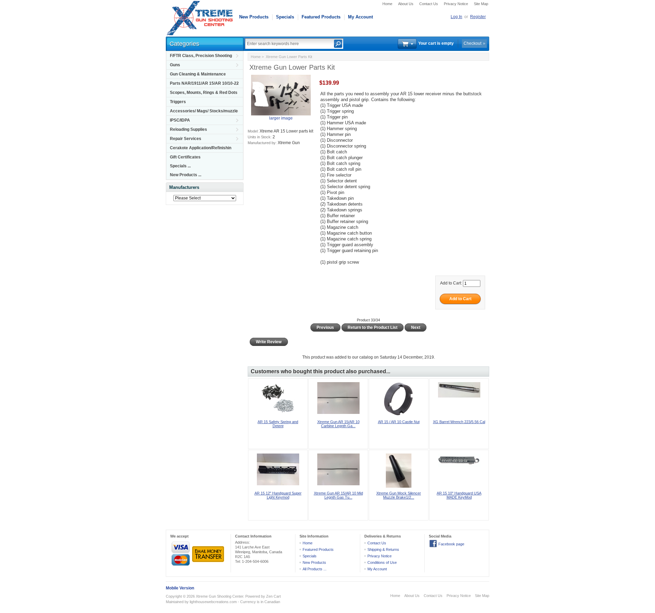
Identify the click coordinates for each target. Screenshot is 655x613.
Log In (456, 16)
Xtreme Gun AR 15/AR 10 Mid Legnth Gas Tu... (338, 495)
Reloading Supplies (188, 129)
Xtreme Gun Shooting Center (219, 596)
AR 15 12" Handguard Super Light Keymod (278, 495)
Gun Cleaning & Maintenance (198, 74)
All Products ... (314, 569)
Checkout (472, 43)
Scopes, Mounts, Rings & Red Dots (203, 92)
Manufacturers (184, 187)
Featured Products (321, 16)
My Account (360, 16)
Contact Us (428, 4)
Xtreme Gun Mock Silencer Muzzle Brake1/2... (398, 495)
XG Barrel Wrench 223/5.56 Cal (459, 422)
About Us (405, 4)
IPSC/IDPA (180, 120)
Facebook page (451, 544)
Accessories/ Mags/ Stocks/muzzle (204, 111)
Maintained (175, 602)
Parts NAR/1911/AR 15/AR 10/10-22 (204, 83)
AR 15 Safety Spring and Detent (278, 424)
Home (387, 4)
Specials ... (180, 166)
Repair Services (185, 138)
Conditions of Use (382, 562)
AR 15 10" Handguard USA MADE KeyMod (459, 495)
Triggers (178, 101)
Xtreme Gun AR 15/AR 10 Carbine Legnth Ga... (338, 424)
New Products (253, 16)
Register (478, 16)
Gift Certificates (185, 157)
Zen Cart (273, 596)
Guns (175, 64)
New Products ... (185, 174)
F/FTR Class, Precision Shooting (201, 55)
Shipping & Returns (383, 549)
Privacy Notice (456, 4)
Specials (285, 16)
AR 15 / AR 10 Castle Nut (399, 422)
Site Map (481, 4)
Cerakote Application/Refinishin (200, 147)
